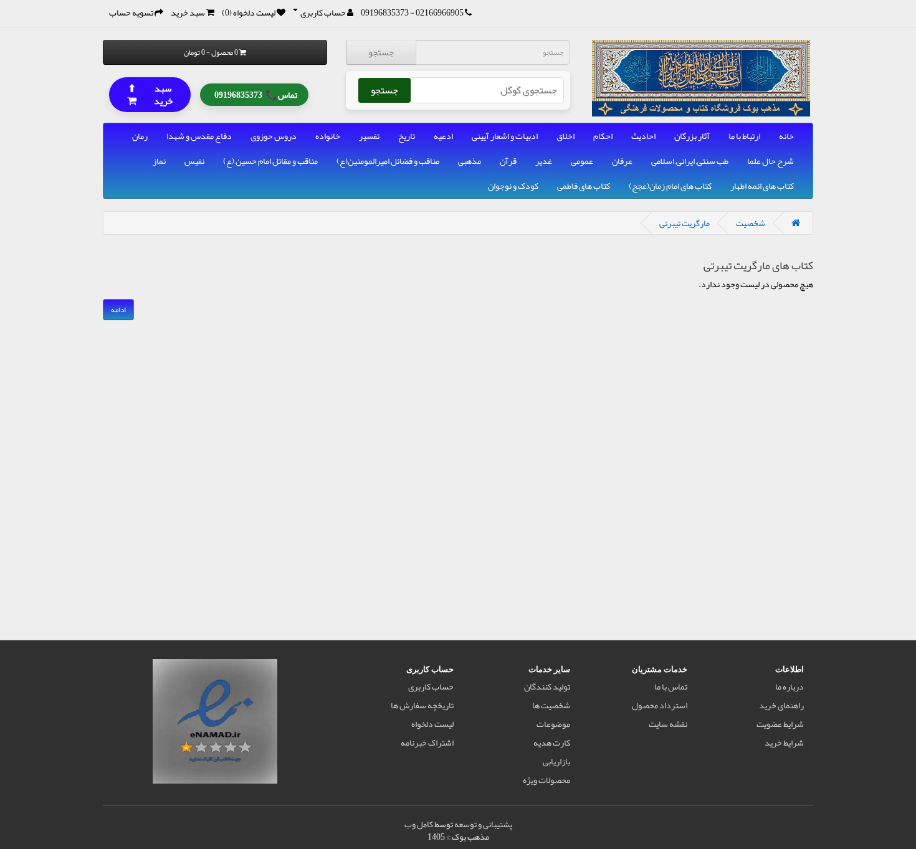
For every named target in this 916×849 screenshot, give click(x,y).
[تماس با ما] (468, 12)
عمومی (582, 160)
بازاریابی (556, 761)
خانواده (327, 136)
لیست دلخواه (432, 724)
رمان (140, 136)
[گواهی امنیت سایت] (215, 724)
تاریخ (406, 136)
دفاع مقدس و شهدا (199, 136)
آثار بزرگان (692, 136)
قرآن (508, 160)
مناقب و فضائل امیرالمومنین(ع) (387, 160)
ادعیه (443, 136)
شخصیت (750, 223)
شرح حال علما (770, 160)
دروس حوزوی (273, 136)
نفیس (194, 160)
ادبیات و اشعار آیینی (505, 136)
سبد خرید (150, 93)
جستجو (381, 52)
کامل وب (418, 824)
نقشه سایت (668, 724)
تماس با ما (670, 686)
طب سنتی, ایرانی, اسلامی (689, 160)
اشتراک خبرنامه (427, 742)
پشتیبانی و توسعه (483, 824)
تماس (255, 93)
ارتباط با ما (744, 136)
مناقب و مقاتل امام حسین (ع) (270, 160)
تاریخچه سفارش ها (422, 705)
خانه (786, 136)
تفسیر (369, 136)
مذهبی (469, 160)
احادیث (643, 136)
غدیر (543, 160)
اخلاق (565, 136)
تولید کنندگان (547, 686)
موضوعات (553, 724)
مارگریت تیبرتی (684, 223)
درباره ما (789, 686)
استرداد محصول (659, 705)
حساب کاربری (431, 686)
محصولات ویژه (546, 780)
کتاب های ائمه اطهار (762, 185)
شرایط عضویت (780, 724)
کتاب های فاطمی (583, 185)
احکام (603, 136)
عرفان (622, 160)
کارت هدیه (551, 742)
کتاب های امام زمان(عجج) (670, 185)
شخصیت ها (551, 705)
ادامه (118, 309)
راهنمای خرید (781, 705)
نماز (159, 160)
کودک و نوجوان (513, 185)
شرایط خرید (784, 742)
